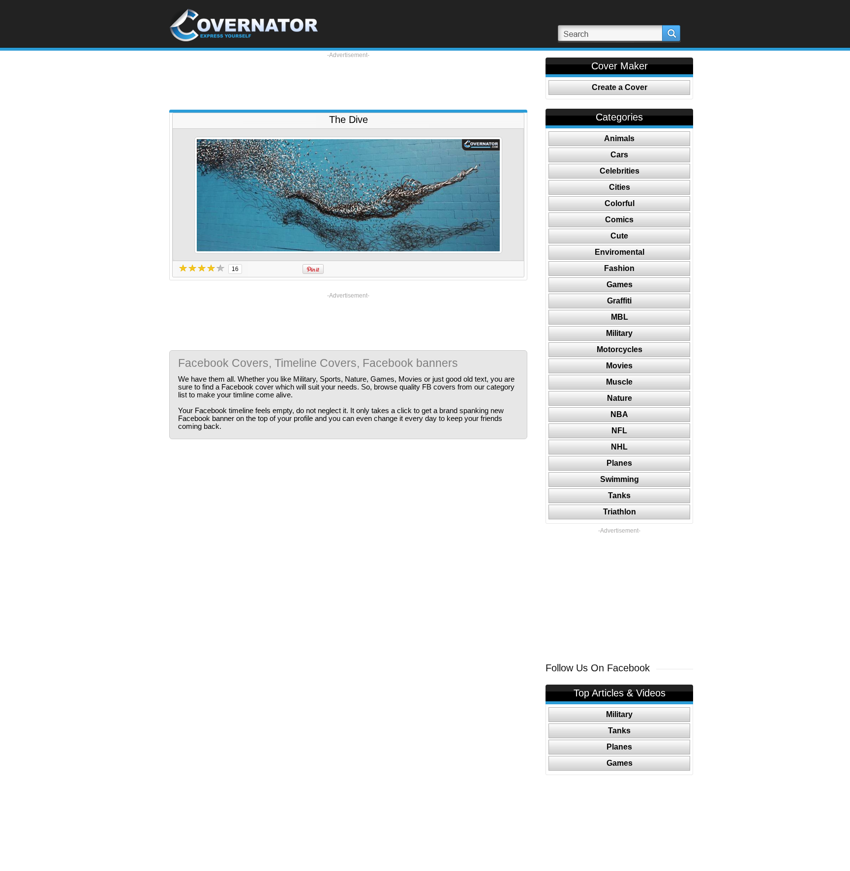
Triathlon (619, 512)
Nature (619, 398)
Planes (619, 463)
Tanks (619, 495)
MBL (619, 317)
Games (620, 284)
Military (619, 333)
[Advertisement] (348, 81)
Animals (619, 138)
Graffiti (619, 301)
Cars (619, 154)
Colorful (620, 203)
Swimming (619, 479)
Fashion (619, 268)
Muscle (619, 382)
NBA (619, 414)
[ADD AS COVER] (348, 195)
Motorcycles (619, 349)
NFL (619, 430)
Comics (619, 219)
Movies (619, 365)
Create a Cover (619, 87)
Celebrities (619, 171)
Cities (619, 187)
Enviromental (619, 252)
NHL (619, 447)
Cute (619, 236)
